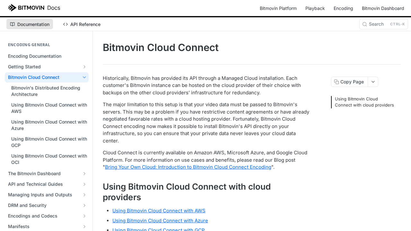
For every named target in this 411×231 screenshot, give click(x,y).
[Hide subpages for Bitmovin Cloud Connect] (84, 77)
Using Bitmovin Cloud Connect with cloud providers (364, 102)
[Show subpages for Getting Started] (84, 66)
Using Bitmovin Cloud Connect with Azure (160, 221)
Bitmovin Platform (278, 8)
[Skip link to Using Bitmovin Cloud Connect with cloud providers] (98, 192)
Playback (315, 8)
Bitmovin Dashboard (383, 8)
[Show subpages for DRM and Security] (84, 205)
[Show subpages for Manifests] (84, 226)
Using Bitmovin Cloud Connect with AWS (159, 211)
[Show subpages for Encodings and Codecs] (84, 215)
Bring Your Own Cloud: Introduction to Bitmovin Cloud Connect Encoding (188, 167)
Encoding (343, 8)
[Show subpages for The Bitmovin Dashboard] (84, 173)
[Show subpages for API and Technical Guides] (84, 184)
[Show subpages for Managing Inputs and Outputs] (84, 194)
